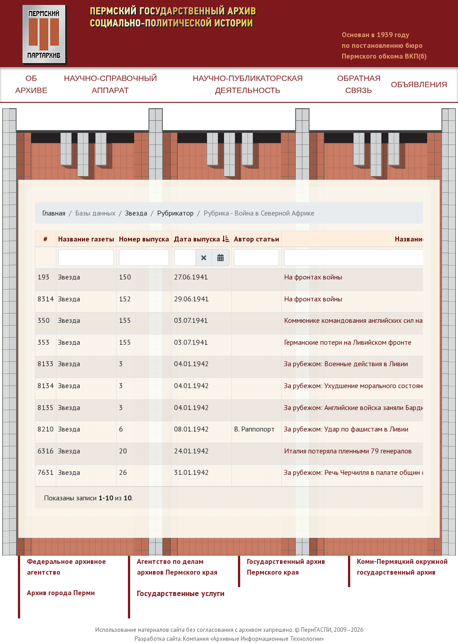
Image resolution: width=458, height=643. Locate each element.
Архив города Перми (61, 592)
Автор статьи (256, 238)
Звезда (136, 212)
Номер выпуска (144, 238)
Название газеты (86, 238)
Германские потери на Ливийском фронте (347, 342)
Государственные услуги (181, 593)
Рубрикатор (175, 212)
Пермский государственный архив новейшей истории (190, 35)
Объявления (419, 84)
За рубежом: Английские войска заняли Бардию (356, 407)
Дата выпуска (197, 238)
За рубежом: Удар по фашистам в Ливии (346, 428)
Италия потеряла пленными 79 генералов (348, 450)
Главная (53, 212)
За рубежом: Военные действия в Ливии (346, 363)
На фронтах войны (313, 276)
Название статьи (423, 238)
